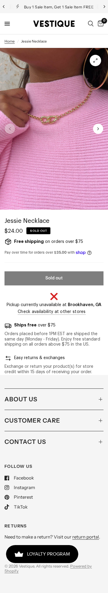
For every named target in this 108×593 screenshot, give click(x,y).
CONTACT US (25, 441)
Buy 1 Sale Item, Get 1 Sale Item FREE (59, 6)
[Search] (91, 23)
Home (9, 41)
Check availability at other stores (52, 312)
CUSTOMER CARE (32, 420)
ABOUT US (21, 399)
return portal (85, 537)
